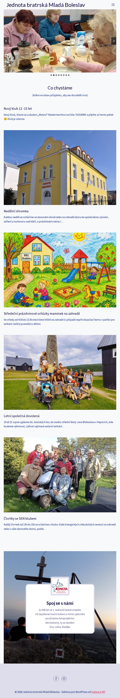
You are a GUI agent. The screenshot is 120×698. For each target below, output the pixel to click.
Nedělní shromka (16, 211)
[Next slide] (113, 41)
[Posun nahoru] (112, 693)
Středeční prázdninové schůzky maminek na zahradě (42, 313)
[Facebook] (56, 678)
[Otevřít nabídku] (113, 4)
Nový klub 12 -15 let (18, 108)
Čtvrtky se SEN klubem (20, 518)
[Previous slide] (6, 41)
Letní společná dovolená (22, 416)
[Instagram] (64, 678)
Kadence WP (98, 692)
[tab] (51, 75)
